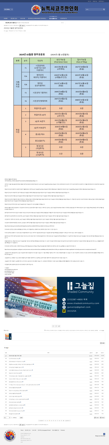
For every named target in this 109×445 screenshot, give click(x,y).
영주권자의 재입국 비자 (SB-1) (15, 408)
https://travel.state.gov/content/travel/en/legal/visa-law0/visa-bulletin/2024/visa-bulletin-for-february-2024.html (29, 226)
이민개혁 (52, 330)
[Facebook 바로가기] (104, 434)
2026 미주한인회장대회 (23, 22)
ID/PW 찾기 (101, 1)
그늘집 (6, 31)
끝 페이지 (68, 420)
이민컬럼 (60, 330)
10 (63, 420)
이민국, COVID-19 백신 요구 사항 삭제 (17, 379)
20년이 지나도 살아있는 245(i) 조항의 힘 (17, 390)
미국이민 (48, 330)
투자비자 (78, 330)
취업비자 (74, 330)
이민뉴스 (56, 330)
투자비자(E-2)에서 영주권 (14, 402)
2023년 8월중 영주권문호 (14, 387)
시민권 (70, 330)
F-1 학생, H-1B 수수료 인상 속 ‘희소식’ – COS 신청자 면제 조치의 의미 (23, 384)
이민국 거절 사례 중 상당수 (14, 396)
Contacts (63, 18)
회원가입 (95, 1)
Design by (100, 436)
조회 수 (102, 352)
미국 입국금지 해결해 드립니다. (15, 367)
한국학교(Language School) (37, 18)
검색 (21, 417)
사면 (89, 330)
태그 (103, 417)
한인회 (90, 356)
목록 (103, 343)
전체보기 (8, 9)
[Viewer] (94, 249)
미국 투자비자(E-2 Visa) (14, 358)
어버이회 (22, 18)
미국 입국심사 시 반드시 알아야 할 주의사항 (18, 399)
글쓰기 (23, 25)
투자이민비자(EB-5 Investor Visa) (16, 411)
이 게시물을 (101, 330)
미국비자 (64, 330)
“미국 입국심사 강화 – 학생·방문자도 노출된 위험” (19, 376)
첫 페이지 (41, 420)
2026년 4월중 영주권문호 (14, 393)
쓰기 (97, 417)
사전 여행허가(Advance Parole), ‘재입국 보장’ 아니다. (20, 370)
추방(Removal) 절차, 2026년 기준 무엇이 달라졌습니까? (21, 364)
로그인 (89, 1)
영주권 (67, 330)
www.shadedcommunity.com (11, 269)
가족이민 (86, 330)
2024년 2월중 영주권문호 (13, 28)
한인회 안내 (14, 18)
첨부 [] (6, 330)
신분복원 (96, 330)
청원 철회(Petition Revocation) (15, 381)
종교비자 (82, 330)
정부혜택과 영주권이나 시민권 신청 (16, 405)
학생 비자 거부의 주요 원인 (14, 373)
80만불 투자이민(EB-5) (14, 414)
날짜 (97, 352)
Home (6, 18)
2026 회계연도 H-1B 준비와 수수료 (16, 361)
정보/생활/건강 (53, 18)
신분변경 (92, 330)
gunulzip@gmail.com (9, 271)
